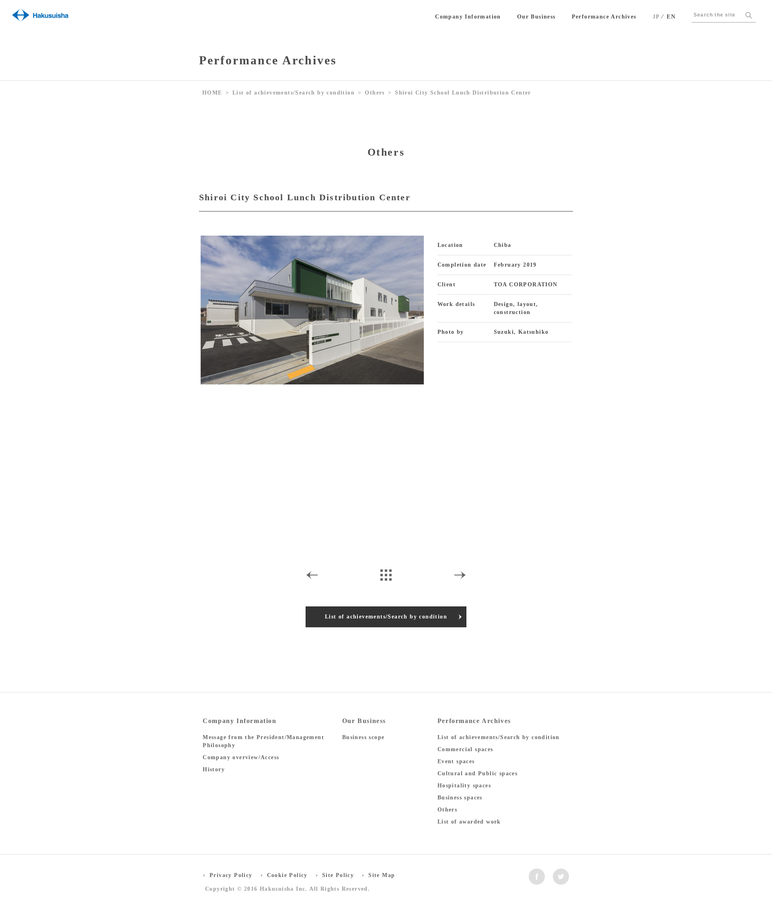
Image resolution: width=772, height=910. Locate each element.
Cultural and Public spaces (477, 773)
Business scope (363, 737)
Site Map (381, 875)
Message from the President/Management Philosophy (263, 741)
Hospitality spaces (464, 786)
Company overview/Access (241, 757)
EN (671, 17)
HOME (212, 93)
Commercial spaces (465, 749)
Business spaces (459, 798)
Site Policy (338, 875)
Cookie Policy (287, 875)
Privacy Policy (231, 875)
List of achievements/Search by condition (293, 93)
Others (374, 93)
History (214, 769)
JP (656, 17)
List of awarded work (469, 822)
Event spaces (456, 761)
